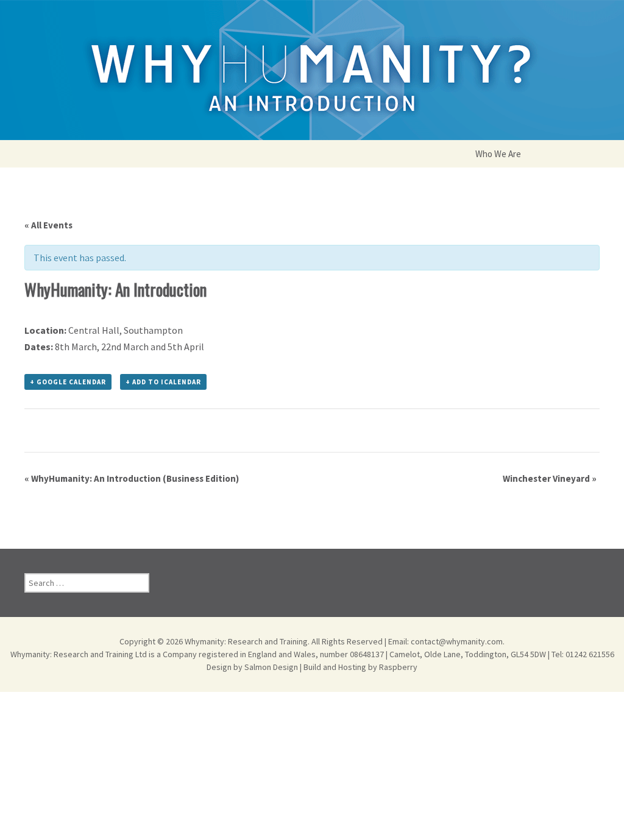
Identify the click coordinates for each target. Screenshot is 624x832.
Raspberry (398, 666)
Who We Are (498, 154)
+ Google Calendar (68, 382)
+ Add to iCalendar (163, 382)
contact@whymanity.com (457, 641)
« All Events (48, 225)
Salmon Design (271, 666)
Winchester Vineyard (550, 478)
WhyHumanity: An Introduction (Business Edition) (131, 478)
